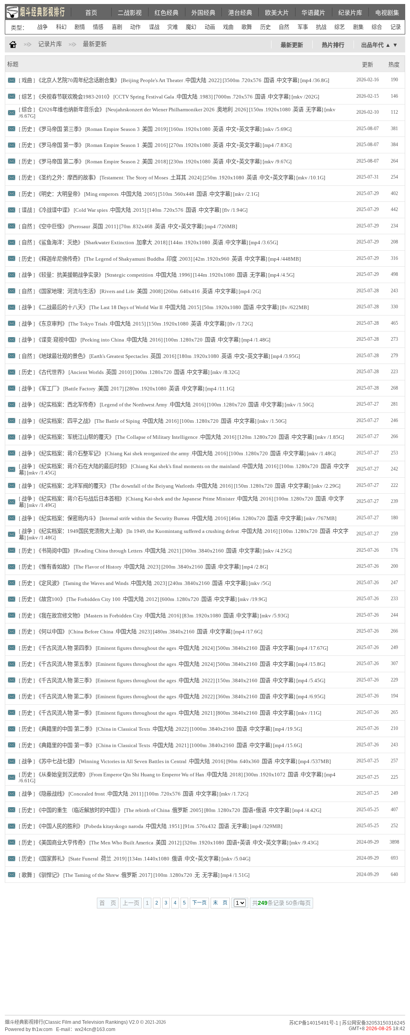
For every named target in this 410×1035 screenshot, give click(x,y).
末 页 (220, 903)
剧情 (79, 27)
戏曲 (228, 27)
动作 (135, 27)
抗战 (321, 27)
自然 (284, 27)
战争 (42, 27)
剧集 (358, 27)
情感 (98, 27)
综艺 (339, 27)
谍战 (154, 27)
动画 (210, 27)
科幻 (61, 27)
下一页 (199, 903)
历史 (265, 27)
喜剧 (117, 27)
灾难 (172, 27)
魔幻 (191, 27)
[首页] (12, 46)
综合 (377, 27)
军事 (302, 27)
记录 (395, 27)
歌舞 (246, 27)
